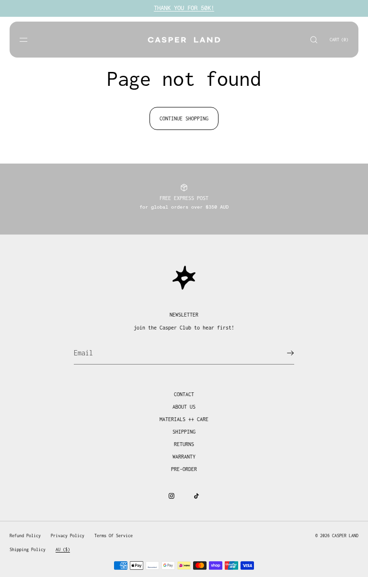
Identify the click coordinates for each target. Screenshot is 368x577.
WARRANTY (184, 456)
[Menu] (31, 39)
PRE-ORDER (184, 469)
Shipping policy (28, 549)
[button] (314, 39)
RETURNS (184, 444)
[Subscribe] (282, 353)
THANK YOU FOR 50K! (184, 8)
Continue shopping (184, 118)
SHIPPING (184, 432)
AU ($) (63, 549)
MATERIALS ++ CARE (184, 419)
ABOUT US (184, 407)
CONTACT (184, 394)
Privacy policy (67, 535)
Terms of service (113, 535)
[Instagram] (171, 495)
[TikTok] (196, 495)
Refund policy (25, 535)
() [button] (339, 39)
